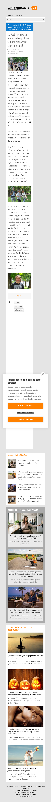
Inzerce (18, 794)
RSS (34, 794)
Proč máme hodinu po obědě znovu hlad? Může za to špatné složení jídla (25, 537)
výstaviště (19, 310)
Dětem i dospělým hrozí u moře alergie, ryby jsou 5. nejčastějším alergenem (24, 769)
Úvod (9, 25)
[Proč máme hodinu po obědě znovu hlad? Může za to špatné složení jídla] (25, 523)
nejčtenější (17, 25)
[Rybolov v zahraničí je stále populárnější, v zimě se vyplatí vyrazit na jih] (25, 642)
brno (17, 302)
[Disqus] (19, 347)
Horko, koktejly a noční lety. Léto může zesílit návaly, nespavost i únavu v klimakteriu (25, 611)
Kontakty (27, 794)
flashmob (18, 306)
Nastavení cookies (25, 796)
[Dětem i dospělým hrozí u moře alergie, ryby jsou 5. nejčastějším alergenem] (25, 755)
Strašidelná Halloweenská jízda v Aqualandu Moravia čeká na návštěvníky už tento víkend (24, 693)
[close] (43, 374)
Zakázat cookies (26, 419)
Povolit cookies (25, 406)
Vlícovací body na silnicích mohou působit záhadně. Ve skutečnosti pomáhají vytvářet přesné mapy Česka (25, 574)
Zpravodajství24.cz (26, 786)
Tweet (18, 295)
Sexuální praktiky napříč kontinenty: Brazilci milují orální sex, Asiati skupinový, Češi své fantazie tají (24, 731)
